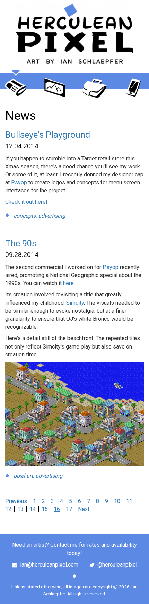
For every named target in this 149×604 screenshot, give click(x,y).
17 (69, 509)
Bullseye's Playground (47, 134)
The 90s (20, 243)
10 (117, 501)
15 (45, 509)
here (68, 283)
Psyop (19, 182)
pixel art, (24, 475)
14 (32, 509)
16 (57, 509)
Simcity (75, 303)
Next (83, 509)
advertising (51, 215)
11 (129, 501)
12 (8, 509)
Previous (16, 501)
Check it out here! (26, 202)
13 (20, 509)
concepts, (25, 215)
